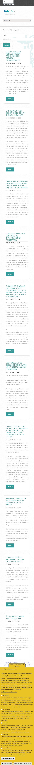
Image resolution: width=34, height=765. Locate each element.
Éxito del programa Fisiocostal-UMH (15, 617)
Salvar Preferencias (8, 757)
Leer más (10, 99)
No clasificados (6, 746)
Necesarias (5, 694)
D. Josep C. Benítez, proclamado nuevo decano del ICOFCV (15, 559)
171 (28, 662)
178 (29, 665)
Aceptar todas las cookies (22, 762)
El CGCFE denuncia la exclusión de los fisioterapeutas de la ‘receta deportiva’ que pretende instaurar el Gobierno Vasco (16, 291)
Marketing (5, 733)
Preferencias (6, 708)
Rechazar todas (7, 762)
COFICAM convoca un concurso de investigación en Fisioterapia (15, 237)
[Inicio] (16, 12)
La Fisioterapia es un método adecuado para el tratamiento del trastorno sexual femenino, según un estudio (16, 431)
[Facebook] (4, 4)
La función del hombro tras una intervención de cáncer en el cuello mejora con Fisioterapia (17, 184)
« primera (8, 662)
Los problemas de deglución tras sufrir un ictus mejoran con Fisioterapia (16, 366)
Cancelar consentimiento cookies (17, 664)
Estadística (5, 721)
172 (5, 665)
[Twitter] (7, 4)
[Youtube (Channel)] (13, 4)
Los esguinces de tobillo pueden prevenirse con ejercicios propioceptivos (13, 56)
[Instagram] (10, 4)
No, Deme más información (9, 690)
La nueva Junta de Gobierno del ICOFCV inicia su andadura (15, 113)
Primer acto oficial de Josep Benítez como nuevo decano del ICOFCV (16, 501)
